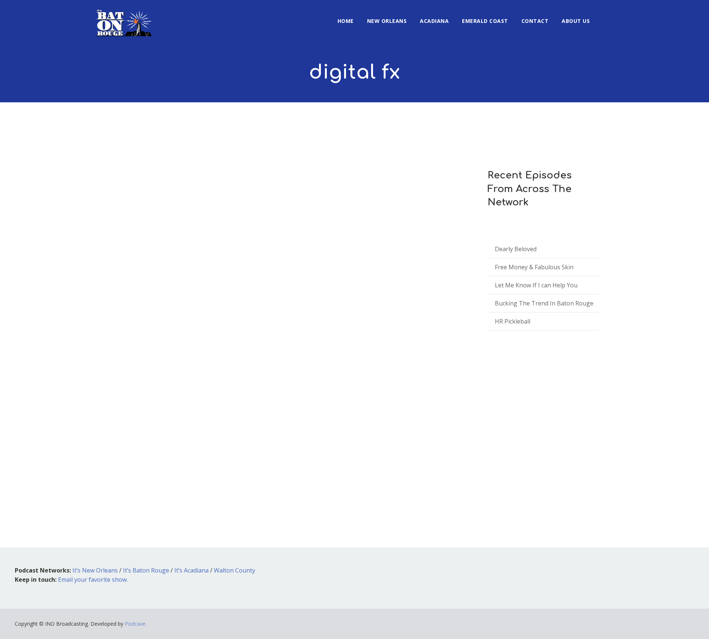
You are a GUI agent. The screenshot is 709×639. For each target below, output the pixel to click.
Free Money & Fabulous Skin (534, 267)
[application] (276, 456)
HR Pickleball (512, 321)
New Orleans (387, 20)
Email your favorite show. (93, 579)
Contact (535, 20)
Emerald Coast (485, 20)
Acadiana (434, 20)
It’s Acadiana (191, 570)
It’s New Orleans (95, 570)
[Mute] (408, 457)
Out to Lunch (181, 419)
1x (443, 456)
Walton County (234, 570)
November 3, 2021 (129, 419)
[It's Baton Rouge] (123, 18)
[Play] (129, 456)
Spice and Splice (143, 407)
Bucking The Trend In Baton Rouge (544, 303)
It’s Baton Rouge (146, 570)
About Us (576, 20)
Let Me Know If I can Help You (536, 285)
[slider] (424, 461)
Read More (121, 478)
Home (346, 20)
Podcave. (136, 623)
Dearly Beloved (516, 249)
